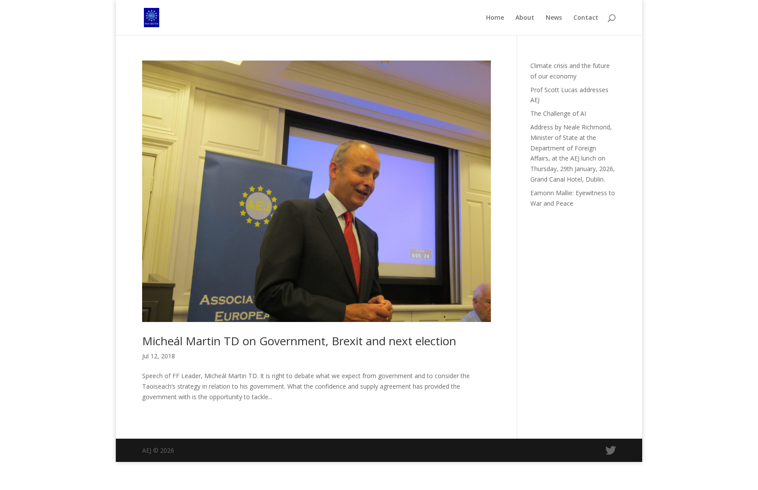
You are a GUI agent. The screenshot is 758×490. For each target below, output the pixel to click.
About (524, 17)
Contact (585, 17)
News (554, 17)
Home (495, 17)
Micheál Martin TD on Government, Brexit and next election (299, 341)
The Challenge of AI (558, 113)
